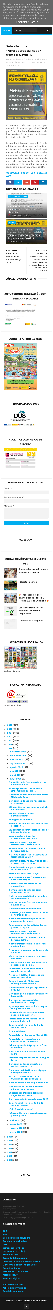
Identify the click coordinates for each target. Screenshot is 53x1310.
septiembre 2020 (19, 763)
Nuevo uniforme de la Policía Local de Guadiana (27, 945)
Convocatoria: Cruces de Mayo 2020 (28, 1099)
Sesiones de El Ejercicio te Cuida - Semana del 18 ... (27, 938)
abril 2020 (15, 1120)
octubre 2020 (17, 759)
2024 (10, 732)
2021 (9, 744)
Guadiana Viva (10, 1254)
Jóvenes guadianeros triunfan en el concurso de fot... (28, 913)
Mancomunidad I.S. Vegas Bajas (20, 1264)
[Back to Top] (26, 1306)
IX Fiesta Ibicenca (28, 582)
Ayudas (21, 62)
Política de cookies (13, 1284)
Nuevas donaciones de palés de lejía (28, 1082)
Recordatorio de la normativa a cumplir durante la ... (26, 970)
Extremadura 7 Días (13, 1248)
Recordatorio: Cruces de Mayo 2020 (28, 1035)
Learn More (22, 22)
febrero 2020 (16, 1128)
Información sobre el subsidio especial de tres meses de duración (23, 209)
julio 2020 (14, 771)
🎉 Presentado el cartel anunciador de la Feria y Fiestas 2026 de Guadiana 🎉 (34, 597)
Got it (34, 22)
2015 (9, 1152)
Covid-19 (41, 62)
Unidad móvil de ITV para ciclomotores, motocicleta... (25, 843)
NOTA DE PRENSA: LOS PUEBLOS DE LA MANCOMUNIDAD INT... (28, 856)
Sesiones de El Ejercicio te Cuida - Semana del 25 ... (27, 849)
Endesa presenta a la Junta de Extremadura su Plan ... (25, 789)
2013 (9, 1160)
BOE (5, 1231)
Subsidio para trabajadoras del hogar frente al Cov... (26, 1094)
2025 (10, 729)
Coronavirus (31, 62)
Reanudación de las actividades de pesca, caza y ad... (28, 926)
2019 (9, 1136)
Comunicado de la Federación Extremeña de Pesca (25, 891)
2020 (10, 748)
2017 (9, 1144)
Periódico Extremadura (15, 1271)
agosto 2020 (16, 767)
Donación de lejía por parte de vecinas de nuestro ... (25, 1065)
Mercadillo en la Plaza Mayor (24, 873)
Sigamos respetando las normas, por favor (29, 1059)
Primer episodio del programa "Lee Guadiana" (28, 1046)
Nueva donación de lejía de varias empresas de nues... (27, 920)
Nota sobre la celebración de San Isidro (27, 1052)
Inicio (6, 30)
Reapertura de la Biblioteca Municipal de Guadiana (24, 982)
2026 (10, 725)
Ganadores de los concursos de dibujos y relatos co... (26, 1087)
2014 (9, 1156)
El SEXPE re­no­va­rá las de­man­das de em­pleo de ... (28, 903)
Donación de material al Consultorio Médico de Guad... (28, 796)
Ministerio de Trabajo (18, 196)
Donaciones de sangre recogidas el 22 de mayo (28, 802)
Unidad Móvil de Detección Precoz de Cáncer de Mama (29, 831)
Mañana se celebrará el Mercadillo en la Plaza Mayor (27, 878)
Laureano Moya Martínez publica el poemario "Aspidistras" (32, 610)
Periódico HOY (10, 1274)
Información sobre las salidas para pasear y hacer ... (27, 1114)
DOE (5, 1244)
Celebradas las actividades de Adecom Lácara (33, 570)
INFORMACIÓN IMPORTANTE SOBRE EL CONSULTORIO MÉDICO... (28, 862)
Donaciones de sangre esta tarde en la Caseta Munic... (29, 868)
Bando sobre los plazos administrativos (21, 814)
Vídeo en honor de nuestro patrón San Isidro (27, 957)
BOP (5, 1234)
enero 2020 (15, 1132)
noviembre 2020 (18, 755)
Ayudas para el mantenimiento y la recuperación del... (28, 1007)
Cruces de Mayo (17, 1031)
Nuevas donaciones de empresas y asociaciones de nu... (28, 963)
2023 (10, 736)
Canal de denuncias (13, 1291)
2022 (10, 740)
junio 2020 (15, 775)
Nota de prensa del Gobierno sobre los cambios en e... (28, 897)
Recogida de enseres (20, 819)
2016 (9, 1148)
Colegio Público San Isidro (16, 1237)
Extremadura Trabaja (14, 1251)
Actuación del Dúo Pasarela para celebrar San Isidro (26, 976)
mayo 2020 (15, 778)
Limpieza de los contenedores (25, 908)
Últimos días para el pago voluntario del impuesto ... (28, 808)
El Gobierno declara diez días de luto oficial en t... (28, 824)
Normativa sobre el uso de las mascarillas (25, 885)
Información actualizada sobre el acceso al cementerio (27, 1013)
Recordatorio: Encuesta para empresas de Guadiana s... (24, 1040)
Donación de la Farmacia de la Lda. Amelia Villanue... (27, 783)
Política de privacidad (14, 1287)
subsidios (15, 65)
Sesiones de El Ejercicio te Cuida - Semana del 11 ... (27, 1026)
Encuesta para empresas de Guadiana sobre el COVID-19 (25, 1077)
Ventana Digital (11, 1278)
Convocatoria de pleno (31, 620)
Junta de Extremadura (15, 1258)
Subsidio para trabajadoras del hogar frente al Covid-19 (24, 237)
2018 (9, 1140)
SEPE (8, 65)
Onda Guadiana (11, 1268)
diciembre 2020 (18, 751)
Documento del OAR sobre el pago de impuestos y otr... (27, 1071)
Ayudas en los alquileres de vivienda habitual (28, 951)
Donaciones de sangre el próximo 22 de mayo (28, 988)
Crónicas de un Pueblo (15, 1241)
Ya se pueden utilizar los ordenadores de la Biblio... (24, 837)
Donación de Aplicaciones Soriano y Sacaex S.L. (28, 995)
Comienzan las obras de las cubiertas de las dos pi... (23, 1001)
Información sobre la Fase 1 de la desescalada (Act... (26, 1020)
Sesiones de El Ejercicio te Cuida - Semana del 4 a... (27, 1104)
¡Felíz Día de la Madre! (21, 1109)
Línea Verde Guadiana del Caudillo (21, 1261)
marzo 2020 (16, 1124)
